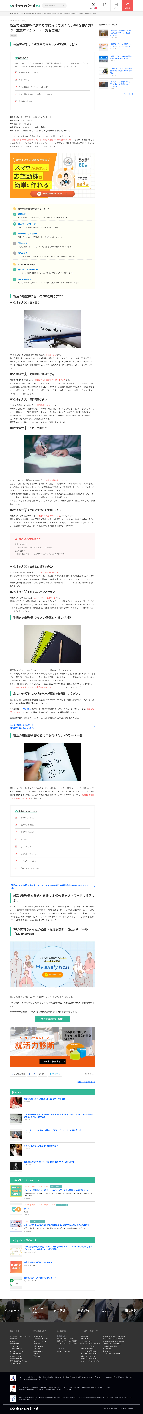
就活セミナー (14, 1341)
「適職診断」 (26, 709)
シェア (33, 1074)
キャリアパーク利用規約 (87, 1346)
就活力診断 (37, 1344)
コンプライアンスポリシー (88, 1353)
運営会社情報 (84, 1336)
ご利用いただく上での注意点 (112, 1344)
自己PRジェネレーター (40, 1341)
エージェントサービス (16, 1351)
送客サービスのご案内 (63, 1351)
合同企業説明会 (14, 1344)
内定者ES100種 (38, 1346)
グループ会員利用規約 (87, 1348)
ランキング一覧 (128, 94)
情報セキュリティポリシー (88, 1356)
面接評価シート (38, 1356)
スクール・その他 (15, 1363)
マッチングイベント (16, 1348)
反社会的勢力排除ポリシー (88, 1358)
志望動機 (59, 1310)
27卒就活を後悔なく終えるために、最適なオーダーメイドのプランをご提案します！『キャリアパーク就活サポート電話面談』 (58, 1247)
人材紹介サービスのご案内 (65, 1338)
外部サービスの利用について (89, 1351)
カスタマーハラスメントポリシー (90, 1361)
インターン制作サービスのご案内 (67, 1343)
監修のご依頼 (107, 1351)
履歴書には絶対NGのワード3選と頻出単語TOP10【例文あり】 (49, 1162)
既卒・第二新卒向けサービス (18, 1361)
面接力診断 (37, 1348)
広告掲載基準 (107, 1348)
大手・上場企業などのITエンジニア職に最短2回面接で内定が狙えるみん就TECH (56, 1225)
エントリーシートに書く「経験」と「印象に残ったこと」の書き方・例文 (53, 1130)
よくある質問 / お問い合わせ (111, 1353)
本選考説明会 (14, 1339)
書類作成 (13, 36)
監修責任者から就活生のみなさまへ (114, 1336)
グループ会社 (84, 1339)
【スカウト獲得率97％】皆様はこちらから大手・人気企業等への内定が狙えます (56, 1190)
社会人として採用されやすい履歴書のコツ (41, 1146)
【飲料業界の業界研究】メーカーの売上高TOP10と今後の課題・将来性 (121, 33)
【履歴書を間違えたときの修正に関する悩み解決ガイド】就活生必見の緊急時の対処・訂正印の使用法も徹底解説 (59, 1115)
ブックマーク (56, 1074)
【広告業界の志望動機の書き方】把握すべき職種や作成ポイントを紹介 (121, 84)
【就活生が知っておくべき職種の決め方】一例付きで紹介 (121, 57)
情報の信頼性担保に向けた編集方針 (114, 1341)
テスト (26, 1208)
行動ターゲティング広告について (90, 1344)
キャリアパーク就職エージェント (20, 1336)
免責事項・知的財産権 (110, 1346)
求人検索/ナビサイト (16, 1353)
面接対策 (131, 1310)
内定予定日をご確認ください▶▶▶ (38, 1262)
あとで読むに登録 (19, 1074)
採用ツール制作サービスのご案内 (67, 1341)
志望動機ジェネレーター (41, 1339)
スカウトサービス (15, 1356)
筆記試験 (83, 1310)
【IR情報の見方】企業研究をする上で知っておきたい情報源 (120, 45)
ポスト (44, 1074)
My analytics (38, 1336)
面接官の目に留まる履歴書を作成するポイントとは (44, 1099)
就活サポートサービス (16, 1358)
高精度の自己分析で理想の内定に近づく (40, 1278)
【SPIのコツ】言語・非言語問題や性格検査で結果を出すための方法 (121, 70)
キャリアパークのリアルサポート (113, 1339)
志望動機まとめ (38, 1351)
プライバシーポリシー (87, 1341)
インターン (11, 1310)
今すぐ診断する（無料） (54, 1019)
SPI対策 (36, 1353)
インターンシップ (15, 1346)
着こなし (107, 1310)
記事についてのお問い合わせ (86, 1082)
